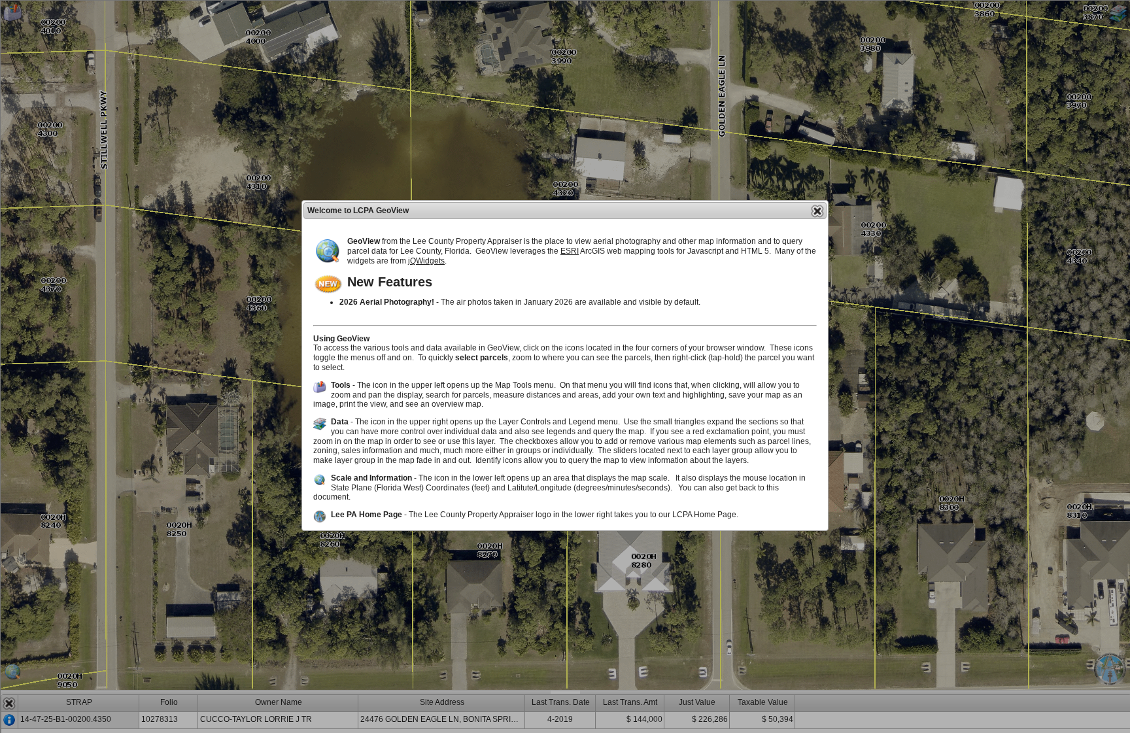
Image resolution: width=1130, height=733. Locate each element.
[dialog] (565, 365)
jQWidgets (426, 260)
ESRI (569, 251)
